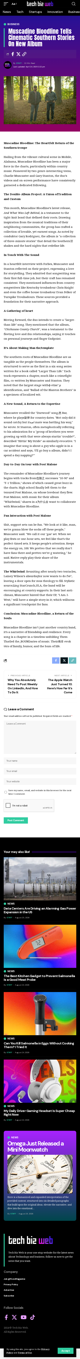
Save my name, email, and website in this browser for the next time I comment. (39, 792)
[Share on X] (18, 54)
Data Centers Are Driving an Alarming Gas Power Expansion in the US (40, 910)
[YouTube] (24, 1317)
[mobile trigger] (7, 3)
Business (13, 24)
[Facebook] (6, 1317)
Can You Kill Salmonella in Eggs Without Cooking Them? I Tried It (39, 1045)
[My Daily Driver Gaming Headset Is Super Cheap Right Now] (40, 1081)
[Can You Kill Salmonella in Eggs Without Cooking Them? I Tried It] (40, 1013)
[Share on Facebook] (12, 54)
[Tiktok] (32, 1317)
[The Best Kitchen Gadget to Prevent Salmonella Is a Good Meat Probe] (40, 946)
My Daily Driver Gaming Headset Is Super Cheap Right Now (39, 1113)
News (14, 1137)
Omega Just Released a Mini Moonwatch (35, 1147)
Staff (19, 63)
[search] (73, 4)
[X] (14, 1317)
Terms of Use (25, 1352)
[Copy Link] (24, 54)
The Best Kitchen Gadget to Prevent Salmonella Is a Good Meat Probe (39, 978)
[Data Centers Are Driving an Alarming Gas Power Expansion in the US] (40, 878)
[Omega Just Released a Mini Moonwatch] (40, 1174)
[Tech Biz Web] (40, 4)
